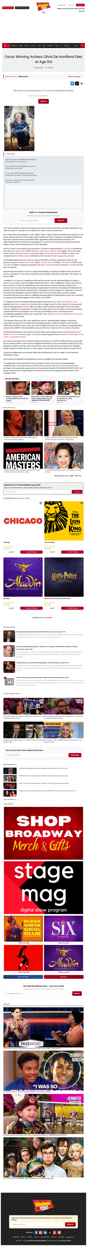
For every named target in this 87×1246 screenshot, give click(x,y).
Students (50, 45)
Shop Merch (9, 8)
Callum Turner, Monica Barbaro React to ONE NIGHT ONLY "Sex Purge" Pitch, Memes (47, 791)
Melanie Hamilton (22, 253)
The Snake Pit (66, 262)
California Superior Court (67, 302)
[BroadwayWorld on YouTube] (59, 1232)
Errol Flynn (66, 248)
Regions (54, 1237)
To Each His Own (47, 262)
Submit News (45, 1237)
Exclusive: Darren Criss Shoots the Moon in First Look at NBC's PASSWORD (31, 1048)
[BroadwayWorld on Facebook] (36, 1232)
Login (75, 45)
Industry (33, 45)
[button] (82, 45)
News (20, 45)
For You (12, 408)
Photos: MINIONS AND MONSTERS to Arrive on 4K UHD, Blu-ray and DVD (20, 167)
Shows (26, 45)
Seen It (11, 552)
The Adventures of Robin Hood (48, 251)
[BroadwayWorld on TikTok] (50, 1232)
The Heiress (8, 265)
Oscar (26, 256)
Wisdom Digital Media (38, 1241)
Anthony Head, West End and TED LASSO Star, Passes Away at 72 (40, 632)
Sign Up (43, 101)
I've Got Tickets (31, 552)
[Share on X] (77, 83)
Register (66, 45)
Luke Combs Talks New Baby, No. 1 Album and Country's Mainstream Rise (44, 783)
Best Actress (46, 265)
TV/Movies (14, 45)
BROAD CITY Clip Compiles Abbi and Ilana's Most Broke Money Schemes (43, 776)
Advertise (16, 1237)
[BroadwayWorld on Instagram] (41, 1232)
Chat (39, 45)
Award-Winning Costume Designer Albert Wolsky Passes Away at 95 (42, 677)
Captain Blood (20, 251)
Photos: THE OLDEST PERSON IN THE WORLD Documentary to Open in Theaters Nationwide (21, 174)
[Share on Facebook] (72, 83)
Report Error (70, 1237)
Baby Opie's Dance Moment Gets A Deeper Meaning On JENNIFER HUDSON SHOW (35, 1135)
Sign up (77, 994)
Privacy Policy (65, 1241)
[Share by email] (82, 83)
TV (43, 12)
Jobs (44, 45)
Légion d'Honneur (33, 334)
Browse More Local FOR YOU (67, 476)
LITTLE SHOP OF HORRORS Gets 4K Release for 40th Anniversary (28, 1178)
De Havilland (67, 328)
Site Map (61, 1237)
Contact (29, 1237)
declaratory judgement (20, 304)
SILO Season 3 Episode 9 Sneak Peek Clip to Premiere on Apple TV (20, 181)
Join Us (36, 1237)
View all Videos (9, 799)
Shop (56, 45)
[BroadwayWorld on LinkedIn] (45, 1232)
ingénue (30, 260)
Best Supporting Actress (64, 256)
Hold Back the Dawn (26, 262)
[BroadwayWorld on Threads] (55, 1232)
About (23, 1237)
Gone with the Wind (53, 253)
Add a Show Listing (22, 8)
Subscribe (75, 755)
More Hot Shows (23, 977)
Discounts (63, 977)
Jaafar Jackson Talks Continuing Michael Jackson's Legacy (27, 1092)
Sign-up (71, 5)
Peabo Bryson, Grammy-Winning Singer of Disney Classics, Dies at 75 (42, 663)
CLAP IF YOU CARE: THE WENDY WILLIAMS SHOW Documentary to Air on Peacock (20, 161)
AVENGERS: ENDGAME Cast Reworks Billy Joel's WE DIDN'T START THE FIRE (43, 768)
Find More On (42, 618)
